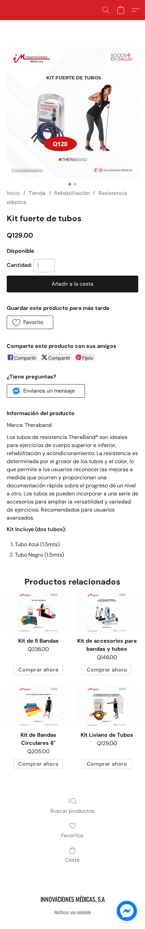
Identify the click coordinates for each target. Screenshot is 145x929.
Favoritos (72, 835)
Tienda (37, 193)
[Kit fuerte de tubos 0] (72, 112)
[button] (106, 10)
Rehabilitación (72, 193)
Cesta (72, 859)
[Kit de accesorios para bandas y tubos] (106, 613)
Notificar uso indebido (72, 912)
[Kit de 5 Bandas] (38, 613)
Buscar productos (72, 810)
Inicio (13, 193)
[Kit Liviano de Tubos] (106, 707)
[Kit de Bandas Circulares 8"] (38, 707)
